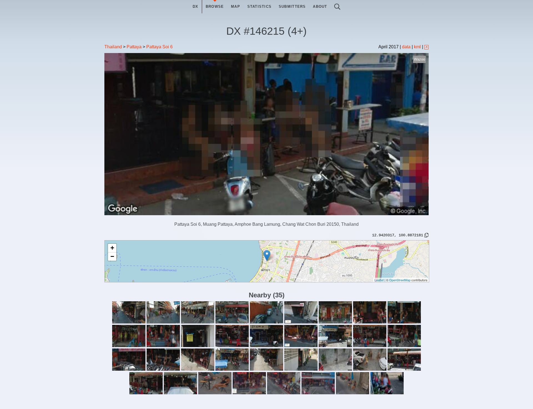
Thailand (113, 46)
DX (195, 6)
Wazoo (419, 59)
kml (417, 46)
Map (235, 6)
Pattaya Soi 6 (159, 46)
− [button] (112, 256)
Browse (215, 6)
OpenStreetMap (400, 280)
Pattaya (134, 46)
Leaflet (379, 280)
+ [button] (112, 247)
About (320, 6)
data (406, 46)
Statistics (259, 6)
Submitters (292, 6)
